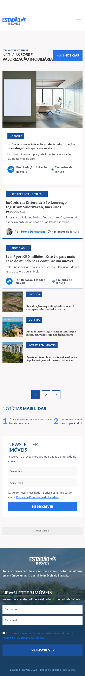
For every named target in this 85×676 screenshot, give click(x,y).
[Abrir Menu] (79, 20)
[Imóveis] (43, 560)
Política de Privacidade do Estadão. (37, 497)
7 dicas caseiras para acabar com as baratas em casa (30, 421)
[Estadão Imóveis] (14, 21)
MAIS (68, 55)
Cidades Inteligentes (26, 194)
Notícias (15, 136)
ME (43, 650)
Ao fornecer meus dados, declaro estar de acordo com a (40, 495)
